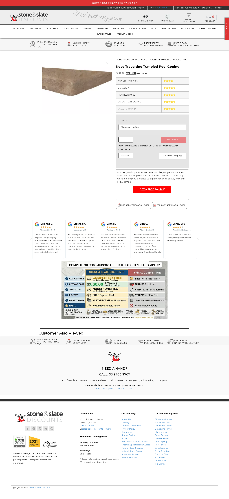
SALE (153, 28)
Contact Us (127, 432)
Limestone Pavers (163, 429)
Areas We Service (130, 454)
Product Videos (124, 34)
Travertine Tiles (162, 423)
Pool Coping (131, 60)
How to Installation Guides (134, 442)
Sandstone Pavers (163, 426)
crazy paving (71, 28)
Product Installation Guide (171, 205)
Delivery (125, 423)
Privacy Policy (128, 429)
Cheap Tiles (160, 461)
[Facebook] (33, 428)
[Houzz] (45, 428)
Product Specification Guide (134, 205)
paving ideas (167, 21)
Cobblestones (161, 448)
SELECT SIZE (124, 121)
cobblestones (168, 28)
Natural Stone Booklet (132, 451)
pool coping (53, 28)
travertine (35, 28)
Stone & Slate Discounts (40, 488)
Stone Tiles (160, 458)
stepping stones (137, 28)
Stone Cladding (162, 451)
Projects (125, 438)
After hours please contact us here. (114, 389)
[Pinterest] (39, 428)
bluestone (19, 28)
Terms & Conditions (131, 426)
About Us (126, 419)
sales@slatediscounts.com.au (96, 429)
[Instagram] (51, 428)
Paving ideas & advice (132, 448)
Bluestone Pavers (163, 419)
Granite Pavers (162, 438)
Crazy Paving (161, 435)
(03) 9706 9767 (164, 8)
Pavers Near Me (129, 458)
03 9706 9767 (88, 426)
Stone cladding (207, 28)
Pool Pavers (160, 445)
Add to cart (173, 140)
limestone (118, 28)
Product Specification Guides (136, 445)
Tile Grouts (160, 464)
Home (119, 60)
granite (87, 28)
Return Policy (128, 435)
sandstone (102, 28)
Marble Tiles (161, 432)
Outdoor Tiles (161, 454)
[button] (107, 62)
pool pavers (187, 28)
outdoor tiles (103, 34)
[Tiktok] (27, 428)
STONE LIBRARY (145, 21)
